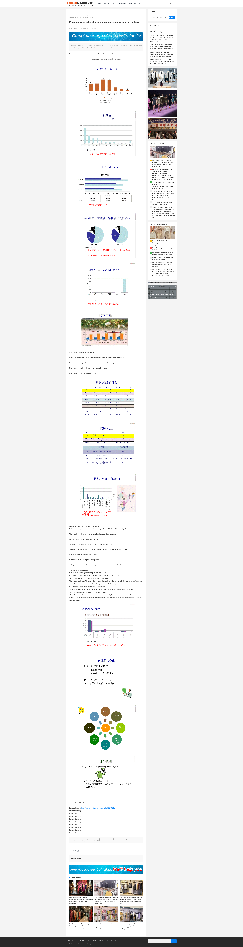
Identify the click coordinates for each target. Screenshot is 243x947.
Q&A (140, 3)
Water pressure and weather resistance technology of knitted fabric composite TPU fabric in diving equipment (162, 30)
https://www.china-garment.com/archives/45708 (87, 841)
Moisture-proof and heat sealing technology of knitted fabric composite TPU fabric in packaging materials (81, 926)
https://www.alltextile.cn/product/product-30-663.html (98, 808)
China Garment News (122, 15)
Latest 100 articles (103, 940)
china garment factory (77, 944)
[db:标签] (77, 851)
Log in (171, 3)
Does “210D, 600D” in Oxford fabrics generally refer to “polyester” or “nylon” (163, 243)
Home (99, 3)
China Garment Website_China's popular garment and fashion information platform (91, 15)
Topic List (81, 940)
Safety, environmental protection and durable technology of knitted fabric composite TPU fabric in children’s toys (162, 46)
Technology (132, 3)
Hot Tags (74, 940)
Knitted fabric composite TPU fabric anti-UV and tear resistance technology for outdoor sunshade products (162, 61)
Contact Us (113, 940)
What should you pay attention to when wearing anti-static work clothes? (162, 264)
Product (106, 3)
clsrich (76, 28)
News (114, 3)
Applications (122, 3)
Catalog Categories (91, 940)
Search (172, 17)
